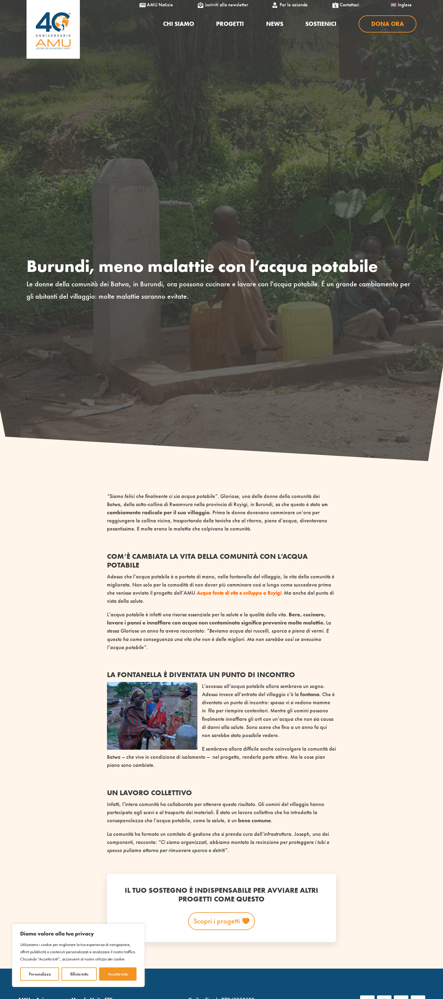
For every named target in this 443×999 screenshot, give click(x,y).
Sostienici (320, 24)
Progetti (230, 24)
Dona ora (387, 24)
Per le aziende (291, 5)
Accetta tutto (118, 974)
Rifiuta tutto (79, 974)
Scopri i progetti (216, 921)
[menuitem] (401, 5)
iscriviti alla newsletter (224, 5)
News (274, 24)
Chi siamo (178, 24)
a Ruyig (271, 592)
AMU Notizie (157, 5)
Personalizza (40, 974)
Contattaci (347, 5)
